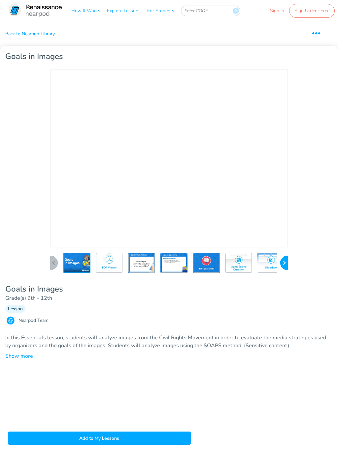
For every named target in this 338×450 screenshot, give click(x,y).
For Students (160, 11)
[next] (284, 263)
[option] (76, 265)
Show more (19, 356)
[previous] (54, 263)
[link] (35, 11)
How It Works (85, 11)
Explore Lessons (124, 11)
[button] (76, 263)
